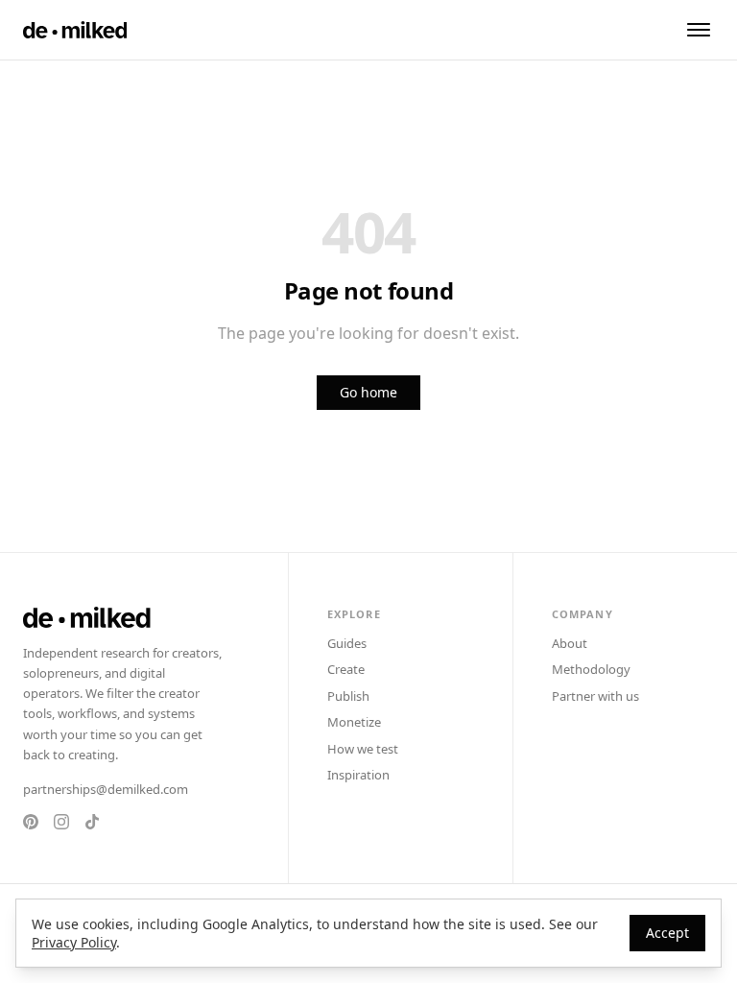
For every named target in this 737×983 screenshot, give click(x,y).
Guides (347, 643)
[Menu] (698, 29)
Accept (667, 932)
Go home (368, 392)
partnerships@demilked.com (105, 789)
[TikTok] (92, 821)
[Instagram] (61, 821)
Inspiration (358, 774)
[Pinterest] (30, 821)
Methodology (591, 669)
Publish (348, 696)
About (569, 643)
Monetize (354, 722)
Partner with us (595, 696)
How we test (362, 748)
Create (346, 669)
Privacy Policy (74, 942)
